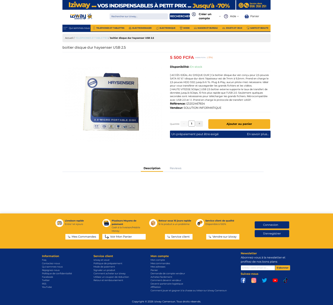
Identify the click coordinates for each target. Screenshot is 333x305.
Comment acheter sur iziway (109, 273)
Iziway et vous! (101, 259)
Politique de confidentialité (57, 273)
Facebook (47, 276)
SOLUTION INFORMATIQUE (202, 107)
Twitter (46, 280)
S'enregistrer (272, 233)
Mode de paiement (104, 266)
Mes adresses (158, 266)
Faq (44, 259)
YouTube (47, 287)
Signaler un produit (104, 270)
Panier (154, 270)
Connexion (270, 224)
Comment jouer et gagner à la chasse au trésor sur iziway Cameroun (189, 290)
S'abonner (283, 267)
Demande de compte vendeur (168, 273)
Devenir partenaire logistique (167, 283)
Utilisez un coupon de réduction (111, 276)
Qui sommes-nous (52, 266)
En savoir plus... (258, 134)
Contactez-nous (51, 263)
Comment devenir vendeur (166, 280)
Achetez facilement (161, 276)
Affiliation (156, 287)
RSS (44, 283)
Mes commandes (160, 263)
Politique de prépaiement (107, 263)
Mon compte (158, 259)
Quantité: (175, 124)
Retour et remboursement (108, 280)
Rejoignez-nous (50, 270)
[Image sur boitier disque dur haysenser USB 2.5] (112, 104)
